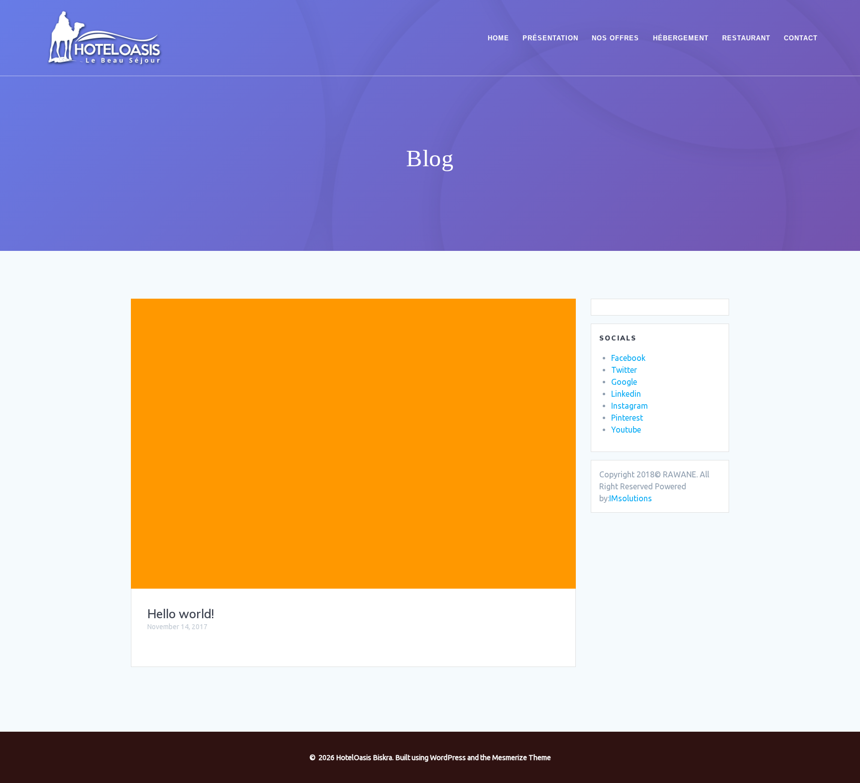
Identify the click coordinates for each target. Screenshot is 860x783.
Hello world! (180, 613)
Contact (801, 38)
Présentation (550, 38)
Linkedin (626, 393)
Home (498, 38)
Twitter (624, 369)
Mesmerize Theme (521, 758)
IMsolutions (630, 498)
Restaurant (746, 38)
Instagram (629, 405)
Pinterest (627, 417)
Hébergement (681, 38)
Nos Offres (615, 38)
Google (624, 381)
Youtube (626, 429)
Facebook (628, 357)
